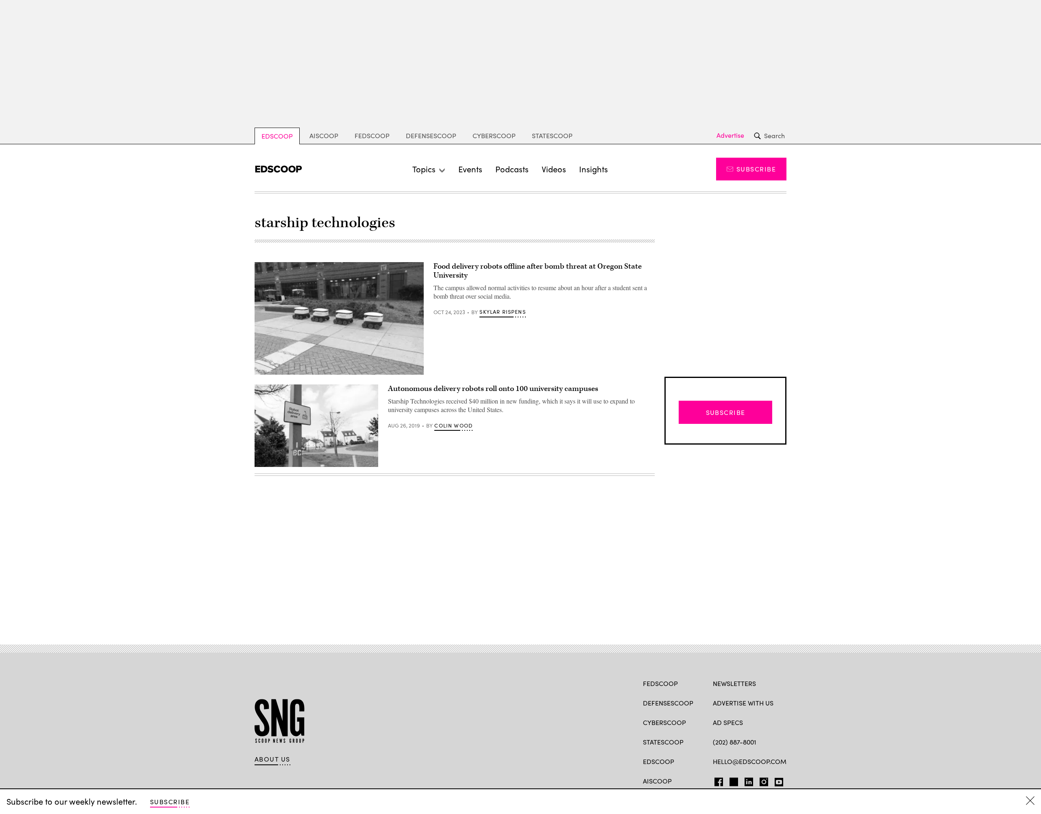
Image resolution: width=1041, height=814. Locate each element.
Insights (593, 168)
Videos (554, 168)
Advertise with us (743, 703)
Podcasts (512, 168)
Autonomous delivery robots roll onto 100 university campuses (493, 389)
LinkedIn (749, 780)
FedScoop (372, 135)
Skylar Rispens (502, 311)
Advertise (730, 135)
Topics (424, 168)
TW (732, 780)
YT (777, 780)
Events (470, 168)
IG (761, 780)
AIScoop (323, 135)
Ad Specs (728, 722)
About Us (272, 759)
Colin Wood (453, 425)
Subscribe (756, 169)
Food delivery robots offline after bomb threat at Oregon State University (537, 270)
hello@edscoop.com (749, 761)
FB (717, 780)
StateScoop (552, 135)
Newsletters (734, 683)
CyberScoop (494, 135)
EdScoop (277, 136)
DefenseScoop (431, 135)
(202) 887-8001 (734, 742)
